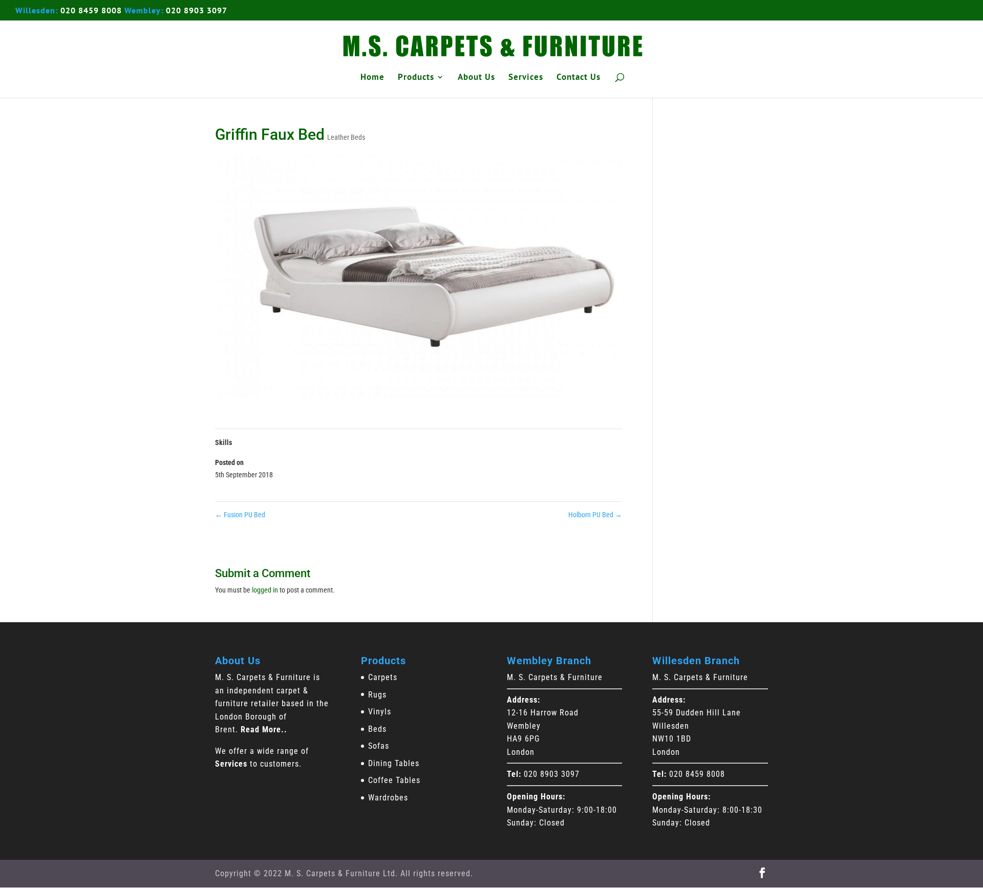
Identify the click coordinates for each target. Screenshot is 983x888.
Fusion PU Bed (240, 515)
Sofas (378, 746)
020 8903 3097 (196, 10)
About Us (476, 77)
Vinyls (379, 711)
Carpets (382, 677)
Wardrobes (388, 797)
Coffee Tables (394, 780)
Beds (377, 729)
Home (372, 77)
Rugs (377, 695)
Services (525, 77)
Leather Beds (346, 137)
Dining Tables (393, 763)
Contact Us (579, 77)
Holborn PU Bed (595, 515)
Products (416, 77)
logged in (265, 590)
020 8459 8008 (91, 10)
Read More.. (264, 729)
